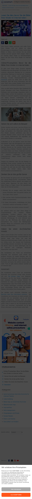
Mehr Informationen (16, 489)
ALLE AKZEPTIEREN (16, 494)
